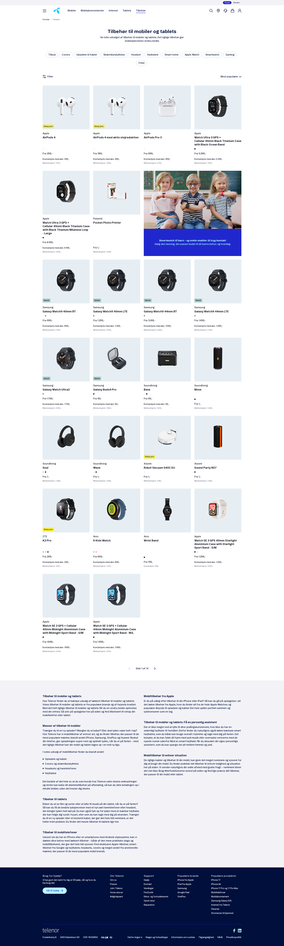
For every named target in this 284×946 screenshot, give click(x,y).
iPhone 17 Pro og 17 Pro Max (224, 888)
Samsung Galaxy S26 (221, 901)
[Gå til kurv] (232, 10)
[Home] (57, 11)
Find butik (148, 893)
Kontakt (148, 884)
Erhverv (236, 3)
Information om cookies (183, 937)
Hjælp (146, 880)
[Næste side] (155, 668)
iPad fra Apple (184, 884)
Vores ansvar (116, 893)
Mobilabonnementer (92, 10)
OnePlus (182, 897)
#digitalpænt (116, 897)
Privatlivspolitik (233, 937)
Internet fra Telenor (220, 905)
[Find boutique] (218, 10)
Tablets (127, 10)
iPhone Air (216, 884)
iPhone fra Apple (186, 880)
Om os (113, 880)
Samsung (182, 888)
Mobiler (72, 10)
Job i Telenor (116, 888)
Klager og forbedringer (157, 937)
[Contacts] (225, 10)
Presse (113, 884)
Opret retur (149, 901)
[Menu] (44, 10)
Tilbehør (141, 10)
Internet (113, 10)
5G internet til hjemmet (222, 913)
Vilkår (220, 937)
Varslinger (149, 888)
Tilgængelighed (206, 937)
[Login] (239, 10)
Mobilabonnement (220, 897)
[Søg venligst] (211, 10)
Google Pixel (183, 893)
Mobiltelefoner (218, 893)
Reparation (149, 905)
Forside (46, 19)
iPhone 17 (215, 880)
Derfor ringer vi (135, 937)
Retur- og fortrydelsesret (156, 897)
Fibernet (215, 909)
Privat (227, 3)
